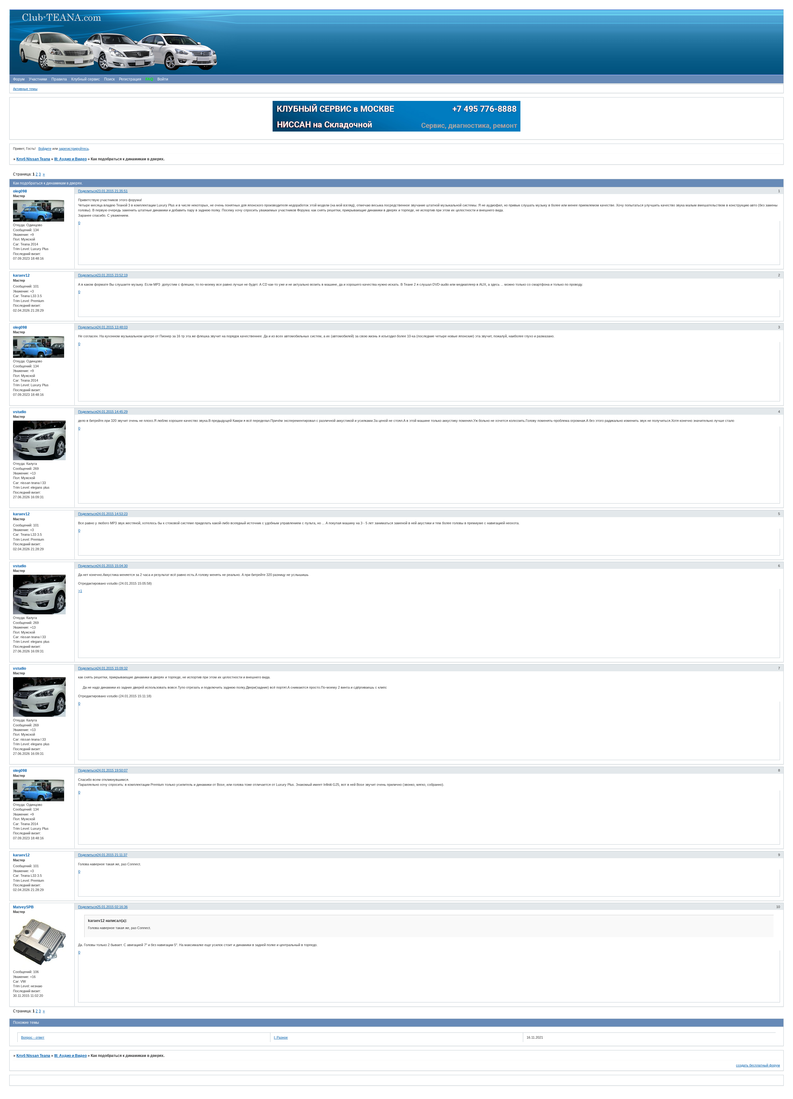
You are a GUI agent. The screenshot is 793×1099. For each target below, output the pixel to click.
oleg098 (20, 191)
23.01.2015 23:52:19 (112, 275)
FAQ (149, 79)
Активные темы (25, 89)
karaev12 (21, 275)
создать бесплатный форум (758, 1065)
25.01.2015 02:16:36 (112, 907)
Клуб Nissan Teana (33, 159)
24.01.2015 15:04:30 (112, 566)
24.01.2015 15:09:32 (112, 668)
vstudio (19, 412)
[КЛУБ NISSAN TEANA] (396, 42)
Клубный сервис (85, 79)
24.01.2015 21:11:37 (112, 855)
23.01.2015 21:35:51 (112, 191)
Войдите (44, 148)
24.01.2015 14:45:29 (112, 411)
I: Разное (281, 1037)
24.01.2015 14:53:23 (112, 514)
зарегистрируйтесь (74, 148)
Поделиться (87, 191)
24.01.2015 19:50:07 (112, 770)
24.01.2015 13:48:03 (112, 327)
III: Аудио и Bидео (70, 159)
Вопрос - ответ (32, 1037)
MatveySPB (23, 907)
